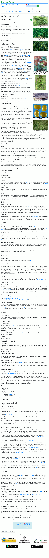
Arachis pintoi (15, 239)
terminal (17, 483)
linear (24, 71)
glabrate (32, 475)
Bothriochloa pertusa (19, 296)
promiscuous (13, 267)
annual (33, 216)
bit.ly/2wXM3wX (19, 452)
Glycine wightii (4, 422)
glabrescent (21, 53)
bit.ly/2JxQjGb (15, 458)
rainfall (36, 216)
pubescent (11, 476)
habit (26, 250)
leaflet (20, 475)
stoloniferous (7, 50)
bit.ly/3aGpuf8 (42, 462)
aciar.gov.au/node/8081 (34, 447)
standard (20, 68)
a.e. (24, 379)
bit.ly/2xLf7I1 (31, 440)
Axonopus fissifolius (9, 296)
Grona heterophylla (5, 239)
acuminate (3, 58)
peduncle (14, 65)
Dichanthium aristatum (30, 296)
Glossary (19, 4)
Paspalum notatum (6, 289)
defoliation (9, 250)
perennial (12, 49)
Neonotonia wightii (39, 279)
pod (25, 98)
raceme (10, 63)
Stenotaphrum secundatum (11, 298)
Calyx (25, 65)
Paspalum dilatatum (35, 494)
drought (10, 394)
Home (3, 4)
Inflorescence (28, 62)
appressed (17, 92)
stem (13, 325)
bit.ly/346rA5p (35, 455)
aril (1, 79)
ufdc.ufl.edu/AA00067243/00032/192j (33, 469)
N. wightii (21, 332)
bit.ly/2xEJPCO (41, 436)
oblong (22, 55)
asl (34, 226)
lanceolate (27, 55)
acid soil (40, 491)
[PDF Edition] (26, 4)
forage (46, 183)
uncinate (27, 101)
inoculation (35, 267)
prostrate (21, 49)
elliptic (6, 55)
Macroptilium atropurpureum (7, 210)
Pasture (16, 426)
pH (28, 206)
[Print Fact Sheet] (28, 4)
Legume (16, 416)
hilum (27, 78)
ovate (10, 55)
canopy (20, 362)
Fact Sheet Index (11, 4)
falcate (2, 72)
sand (37, 467)
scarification (18, 265)
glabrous (18, 85)
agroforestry (28, 182)
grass (14, 371)
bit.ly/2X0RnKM (8, 414)
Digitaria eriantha (39, 296)
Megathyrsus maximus (10, 291)
